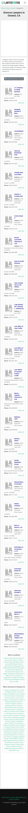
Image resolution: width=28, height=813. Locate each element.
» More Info (21, 103)
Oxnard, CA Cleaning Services (11, 690)
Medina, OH (6, 673)
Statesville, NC (8, 672)
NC (14, 672)
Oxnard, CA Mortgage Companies (15, 717)
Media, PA (12, 673)
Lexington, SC (18, 675)
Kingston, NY (19, 672)
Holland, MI (19, 670)
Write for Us (22, 797)
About (17, 799)
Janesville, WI (9, 679)
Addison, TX (16, 677)
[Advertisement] (14, 38)
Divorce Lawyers (10, 8)
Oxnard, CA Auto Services (16, 698)
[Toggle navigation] (25, 2)
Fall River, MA (11, 670)
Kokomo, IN (6, 668)
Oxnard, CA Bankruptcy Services (11, 694)
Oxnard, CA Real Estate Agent (11, 719)
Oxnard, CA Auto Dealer (16, 709)
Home (3, 8)
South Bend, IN (14, 668)
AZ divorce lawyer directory (11, 658)
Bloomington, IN (19, 666)
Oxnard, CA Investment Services (11, 725)
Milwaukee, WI (17, 679)
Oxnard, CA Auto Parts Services (12, 711)
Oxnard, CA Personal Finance (10, 700)
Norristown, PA (20, 673)
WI (23, 679)
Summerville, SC (8, 677)
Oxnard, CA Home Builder (10, 738)
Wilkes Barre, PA (9, 675)
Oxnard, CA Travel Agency (16, 723)
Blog (17, 797)
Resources (12, 799)
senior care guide (14, 681)
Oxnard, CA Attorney (17, 692)
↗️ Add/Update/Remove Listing (14, 79)
